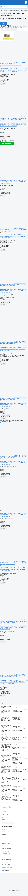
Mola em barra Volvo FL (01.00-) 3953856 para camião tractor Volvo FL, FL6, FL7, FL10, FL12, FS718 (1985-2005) (12, 569)
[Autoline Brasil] (9, 2)
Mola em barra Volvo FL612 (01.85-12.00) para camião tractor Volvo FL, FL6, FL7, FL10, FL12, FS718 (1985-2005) (6, 719)
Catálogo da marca (6, 853)
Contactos (4, 819)
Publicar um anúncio (7, 143)
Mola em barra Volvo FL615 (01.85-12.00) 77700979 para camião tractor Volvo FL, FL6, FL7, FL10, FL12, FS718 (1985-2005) (14, 682)
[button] (26, 2)
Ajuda (3, 817)
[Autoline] (2, 10)
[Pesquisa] (25, 6)
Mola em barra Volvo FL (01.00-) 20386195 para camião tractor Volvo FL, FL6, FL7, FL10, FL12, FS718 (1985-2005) (13, 405)
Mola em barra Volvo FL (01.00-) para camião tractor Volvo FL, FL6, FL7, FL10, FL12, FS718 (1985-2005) (6, 709)
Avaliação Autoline (6, 851)
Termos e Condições (6, 843)
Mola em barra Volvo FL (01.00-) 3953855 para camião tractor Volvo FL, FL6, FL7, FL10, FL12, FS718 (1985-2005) (12, 463)
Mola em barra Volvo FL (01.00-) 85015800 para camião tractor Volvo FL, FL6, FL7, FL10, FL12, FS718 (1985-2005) (13, 349)
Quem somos (5, 814)
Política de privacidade (7, 846)
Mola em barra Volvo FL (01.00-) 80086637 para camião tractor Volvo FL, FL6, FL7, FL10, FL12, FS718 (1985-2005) (13, 236)
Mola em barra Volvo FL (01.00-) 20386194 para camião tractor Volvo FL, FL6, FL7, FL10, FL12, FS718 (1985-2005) (13, 182)
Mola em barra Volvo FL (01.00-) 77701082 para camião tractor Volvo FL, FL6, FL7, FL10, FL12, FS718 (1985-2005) (13, 627)
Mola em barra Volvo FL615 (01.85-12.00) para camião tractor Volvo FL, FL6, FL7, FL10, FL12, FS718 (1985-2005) (6, 769)
